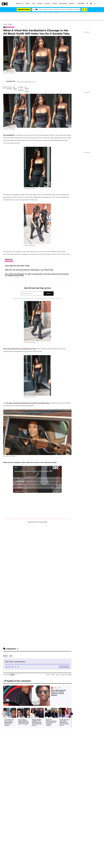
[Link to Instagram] (91, 3)
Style (33, 3)
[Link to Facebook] (87, 3)
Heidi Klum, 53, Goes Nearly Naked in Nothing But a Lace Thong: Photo (29, 270)
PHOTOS (47, 3)
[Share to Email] (27, 87)
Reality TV (19, 3)
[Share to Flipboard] (21, 87)
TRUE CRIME (62, 3)
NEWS (27, 3)
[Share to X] (15, 87)
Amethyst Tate (10, 81)
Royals (40, 3)
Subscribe (80, 3)
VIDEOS (54, 3)
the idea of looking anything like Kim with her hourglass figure (27, 403)
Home (5, 24)
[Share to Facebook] (9, 87)
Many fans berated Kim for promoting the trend (19, 349)
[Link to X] (94, 3)
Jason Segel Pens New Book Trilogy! (17, 265)
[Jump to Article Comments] (4, 87)
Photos (10, 24)
